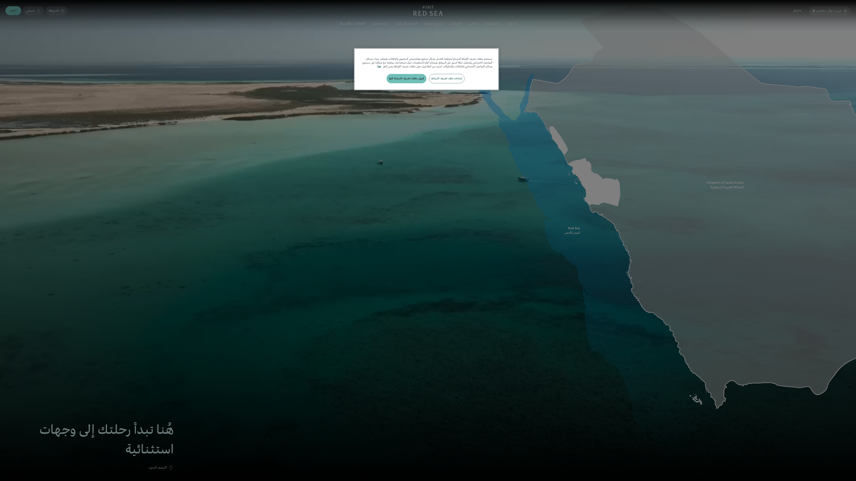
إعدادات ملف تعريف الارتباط (446, 78)
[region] (426, 69)
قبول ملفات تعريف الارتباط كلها (406, 78)
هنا (379, 66)
